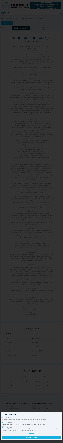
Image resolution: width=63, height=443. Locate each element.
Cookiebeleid (31, 433)
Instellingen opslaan (31, 437)
